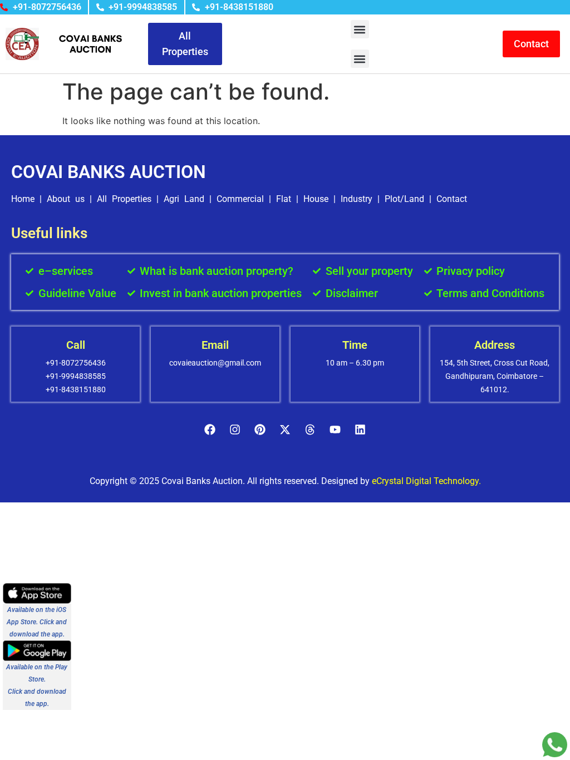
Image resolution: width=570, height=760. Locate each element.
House (315, 199)
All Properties (124, 199)
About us (66, 199)
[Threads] (310, 429)
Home (23, 199)
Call (75, 345)
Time (354, 345)
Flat (283, 199)
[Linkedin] (360, 429)
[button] (360, 29)
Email (215, 345)
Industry (356, 199)
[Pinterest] (260, 429)
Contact (451, 199)
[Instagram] (235, 429)
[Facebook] (210, 429)
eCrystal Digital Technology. (426, 481)
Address (494, 345)
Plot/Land (404, 199)
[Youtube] (335, 429)
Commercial (240, 199)
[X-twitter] (285, 429)
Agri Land (184, 199)
